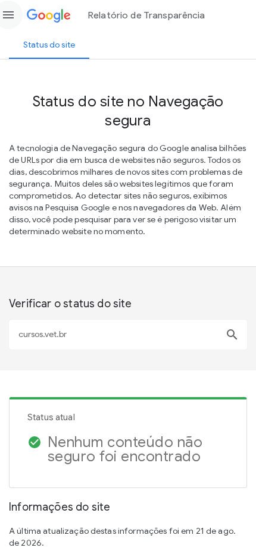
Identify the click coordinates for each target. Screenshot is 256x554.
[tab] (49, 44)
